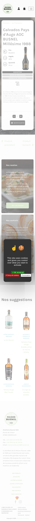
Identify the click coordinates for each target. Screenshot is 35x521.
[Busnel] (7, 8)
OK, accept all (19, 272)
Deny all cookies (13, 275)
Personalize (26, 275)
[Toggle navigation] (31, 9)
